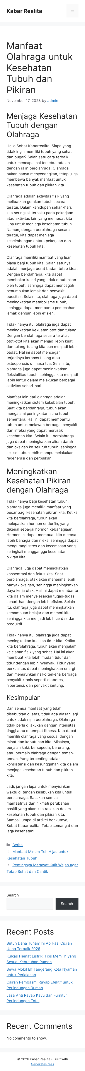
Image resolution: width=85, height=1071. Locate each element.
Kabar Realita (24, 11)
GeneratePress (42, 1064)
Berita (17, 845)
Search (13, 895)
